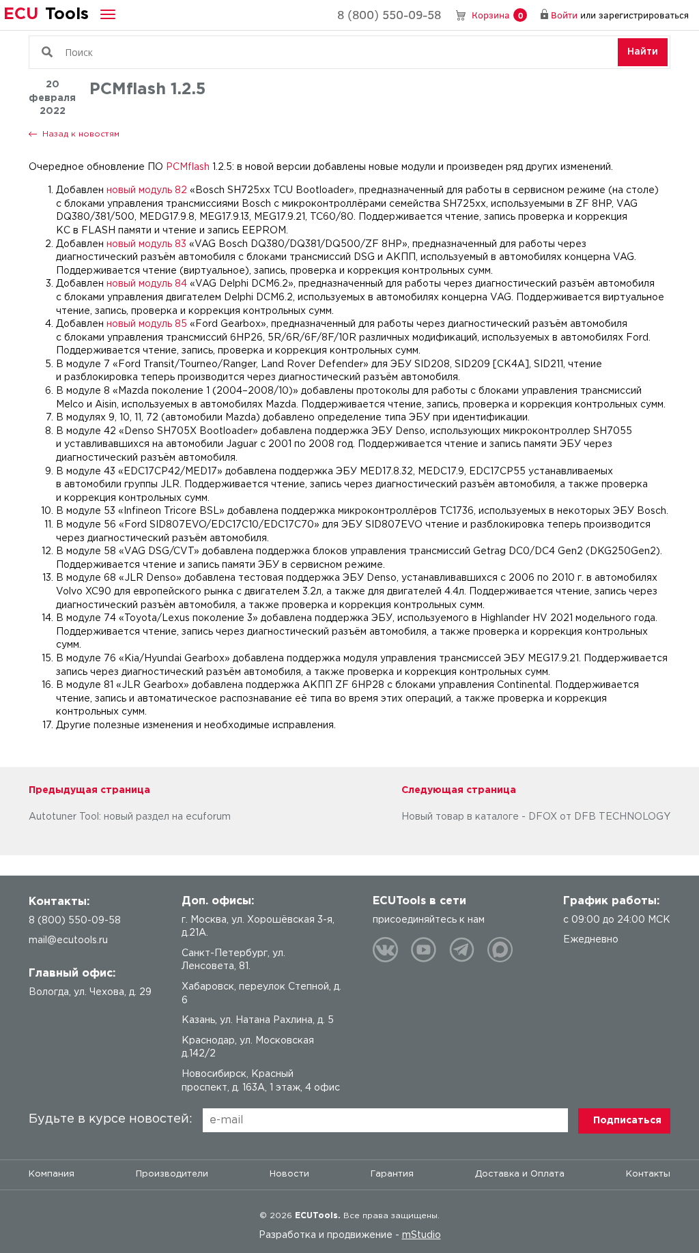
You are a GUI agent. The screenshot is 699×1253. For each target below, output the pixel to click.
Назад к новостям (80, 134)
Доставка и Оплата (520, 1174)
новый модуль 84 (146, 284)
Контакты (648, 1174)
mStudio (421, 1235)
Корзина (497, 14)
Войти (564, 14)
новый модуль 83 (146, 244)
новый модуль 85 (146, 324)
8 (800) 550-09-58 (389, 14)
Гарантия (392, 1174)
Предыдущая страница (89, 790)
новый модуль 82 (146, 190)
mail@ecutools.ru (68, 940)
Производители (172, 1174)
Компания (51, 1174)
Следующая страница (458, 790)
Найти (642, 52)
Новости (289, 1174)
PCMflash (188, 167)
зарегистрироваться (644, 14)
